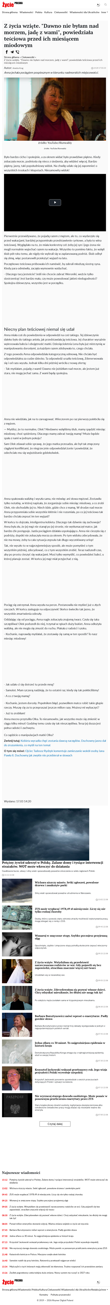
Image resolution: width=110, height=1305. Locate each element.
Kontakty (43, 1295)
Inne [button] (103, 12)
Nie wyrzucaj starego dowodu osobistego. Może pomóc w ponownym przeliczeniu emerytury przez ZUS (58, 1248)
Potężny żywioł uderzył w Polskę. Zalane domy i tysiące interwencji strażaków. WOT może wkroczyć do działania (59, 1181)
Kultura (48, 12)
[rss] (98, 4)
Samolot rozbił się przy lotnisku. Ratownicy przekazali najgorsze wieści (43, 1261)
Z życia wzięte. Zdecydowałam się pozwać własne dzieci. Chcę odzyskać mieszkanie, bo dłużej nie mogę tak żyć (58, 1216)
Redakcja (96, 1290)
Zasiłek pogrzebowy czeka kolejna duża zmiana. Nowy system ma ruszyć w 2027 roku (50, 1273)
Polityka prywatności (61, 1295)
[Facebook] (6, 52)
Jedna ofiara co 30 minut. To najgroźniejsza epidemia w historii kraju (42, 1236)
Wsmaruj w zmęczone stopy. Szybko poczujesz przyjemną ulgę (39, 1201)
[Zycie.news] (12, 4)
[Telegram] (12, 52)
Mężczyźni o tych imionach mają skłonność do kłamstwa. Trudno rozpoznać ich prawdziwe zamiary (56, 1267)
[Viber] (17, 52)
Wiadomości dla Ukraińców (84, 12)
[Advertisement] (55, 305)
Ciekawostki (61, 12)
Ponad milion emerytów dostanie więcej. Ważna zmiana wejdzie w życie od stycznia (49, 1224)
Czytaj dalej (55, 1124)
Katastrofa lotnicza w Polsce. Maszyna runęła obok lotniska (38, 1254)
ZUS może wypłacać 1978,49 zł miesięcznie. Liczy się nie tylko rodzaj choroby (46, 1195)
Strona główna (10, 12)
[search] (105, 4)
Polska (38, 12)
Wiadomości (26, 12)
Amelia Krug (18, 68)
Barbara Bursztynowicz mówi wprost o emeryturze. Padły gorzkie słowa (43, 1230)
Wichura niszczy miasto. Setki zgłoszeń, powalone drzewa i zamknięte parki (45, 1188)
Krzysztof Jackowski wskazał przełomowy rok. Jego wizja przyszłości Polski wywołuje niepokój (54, 1242)
